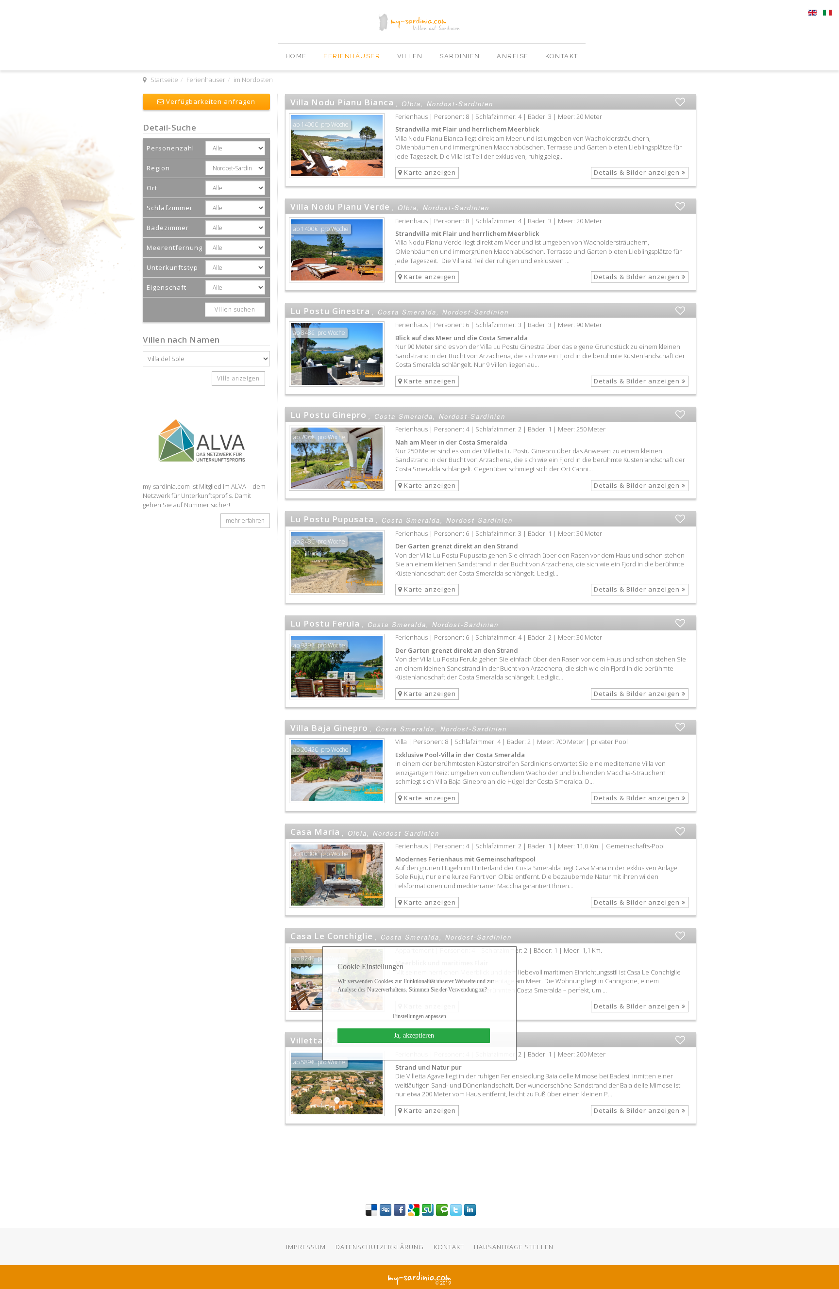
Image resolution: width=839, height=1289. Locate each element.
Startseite (164, 79)
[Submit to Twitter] (456, 1209)
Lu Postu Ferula (325, 623)
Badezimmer (168, 227)
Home (297, 56)
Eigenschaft (166, 287)
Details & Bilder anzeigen (638, 172)
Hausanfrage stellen (514, 1246)
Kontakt (561, 56)
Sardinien (460, 56)
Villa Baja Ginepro (329, 727)
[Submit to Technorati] (442, 1209)
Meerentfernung (174, 247)
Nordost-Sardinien (460, 103)
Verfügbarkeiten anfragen (209, 101)
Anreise (514, 56)
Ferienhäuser (353, 56)
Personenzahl (170, 148)
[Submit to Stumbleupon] (428, 1209)
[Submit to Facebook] (399, 1209)
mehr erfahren (245, 520)
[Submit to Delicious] (371, 1209)
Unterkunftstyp (172, 267)
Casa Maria (315, 831)
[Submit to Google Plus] (414, 1209)
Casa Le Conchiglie (331, 936)
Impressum (306, 1246)
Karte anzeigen (429, 172)
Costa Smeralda (407, 312)
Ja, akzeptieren (414, 1035)
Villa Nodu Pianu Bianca (342, 102)
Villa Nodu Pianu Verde (340, 206)
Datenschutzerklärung (380, 1246)
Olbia (411, 103)
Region (158, 168)
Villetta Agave (321, 1040)
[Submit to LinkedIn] (470, 1209)
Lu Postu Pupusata (332, 519)
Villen (411, 56)
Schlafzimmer (170, 207)
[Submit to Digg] (385, 1209)
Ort (152, 187)
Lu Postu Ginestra (330, 310)
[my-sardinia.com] (143, 48)
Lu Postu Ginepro (328, 414)
